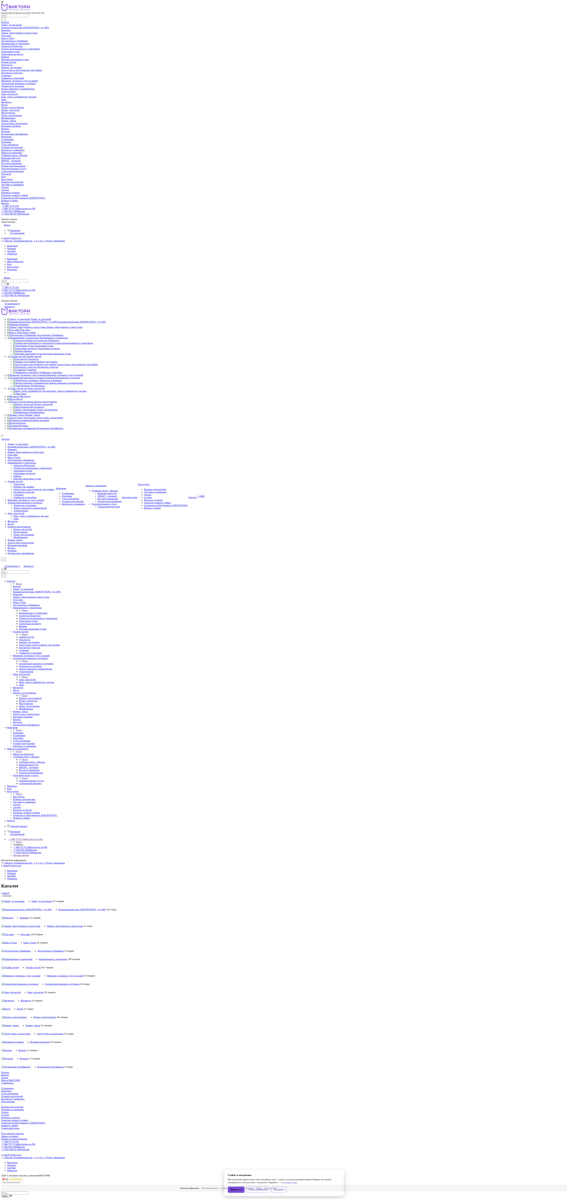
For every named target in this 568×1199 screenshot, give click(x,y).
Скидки (5, 1115)
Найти (5, 1196)
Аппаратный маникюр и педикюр (36, 663)
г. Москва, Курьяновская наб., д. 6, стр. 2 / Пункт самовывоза (34, 241)
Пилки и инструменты (30, 698)
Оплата (5, 1112)
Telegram (11, 248)
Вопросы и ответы (10, 1117)
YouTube (11, 251)
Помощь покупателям (12, 1107)
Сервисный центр (10, 1128)
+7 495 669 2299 (13, 211)
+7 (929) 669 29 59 (15, 214)
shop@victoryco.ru (12, 238)
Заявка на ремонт (10, 1136)
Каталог (17, 586)
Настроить (279, 1190)
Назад (19, 583)
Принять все (236, 1190)
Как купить (19, 796)
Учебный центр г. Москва (32, 762)
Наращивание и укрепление (33, 613)
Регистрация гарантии (12, 1133)
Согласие (224, 1188)
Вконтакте (12, 246)
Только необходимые (258, 1190)
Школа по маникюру (23, 754)
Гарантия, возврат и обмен (14, 1120)
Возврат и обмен (9, 1125)
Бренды (5, 1075)
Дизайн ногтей (26, 637)
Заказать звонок (21, 855)
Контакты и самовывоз (12, 1099)
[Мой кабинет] (2, 563)
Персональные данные (210, 1188)
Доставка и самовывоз (12, 1109)
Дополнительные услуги (31, 780)
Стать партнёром (9, 1093)
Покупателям (8, 1101)
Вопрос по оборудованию (14, 1139)
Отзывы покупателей (12, 1096)
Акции (4, 1077)
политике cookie (290, 1182)
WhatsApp (12, 254)
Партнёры (6, 1091)
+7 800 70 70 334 (10, 206)
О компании (7, 1083)
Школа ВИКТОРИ (10, 1080)
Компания (18, 733)
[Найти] (3, 19)
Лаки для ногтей (27, 679)
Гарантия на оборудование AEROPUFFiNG (23, 1123)
